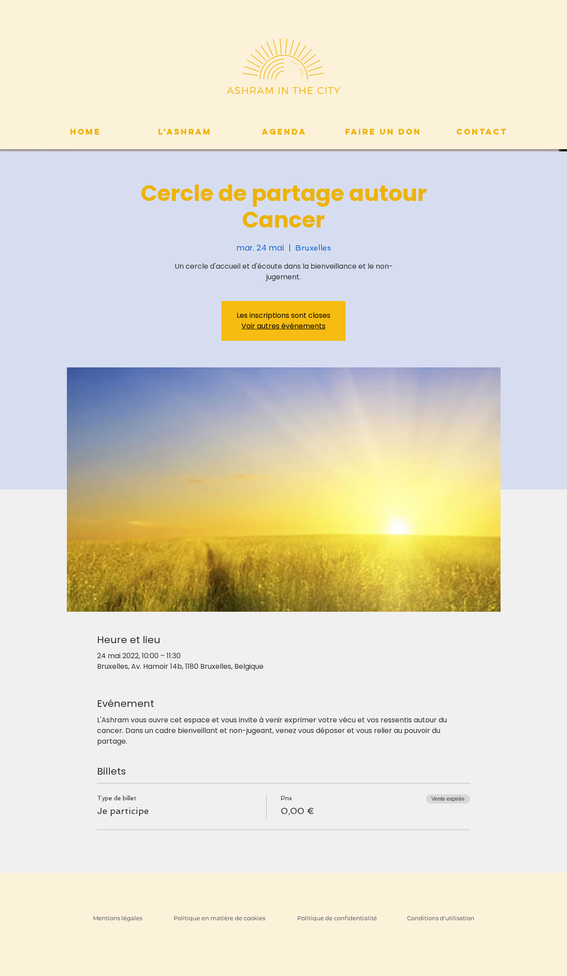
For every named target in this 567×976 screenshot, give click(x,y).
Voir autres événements (283, 326)
